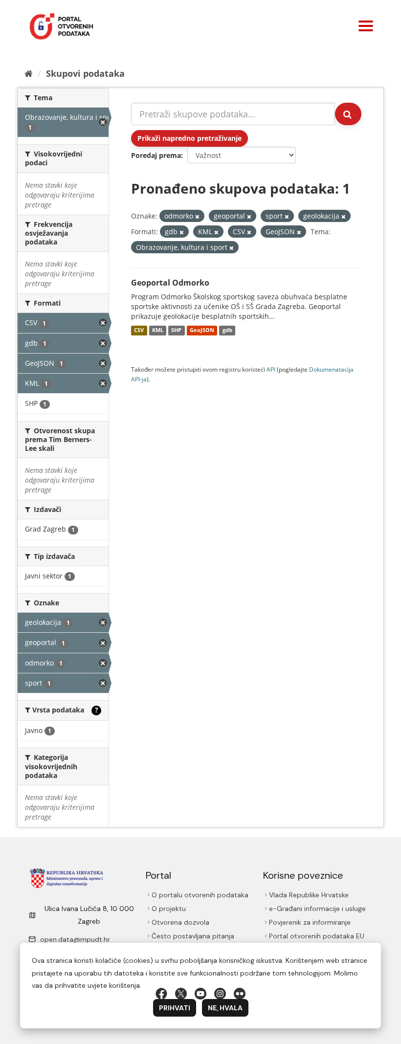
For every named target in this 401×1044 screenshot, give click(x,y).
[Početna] (28, 73)
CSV (139, 330)
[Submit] (348, 114)
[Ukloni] (197, 216)
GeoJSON (202, 330)
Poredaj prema (156, 155)
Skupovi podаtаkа (85, 73)
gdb (227, 330)
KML (157, 330)
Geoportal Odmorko (170, 282)
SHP (176, 330)
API (271, 369)
